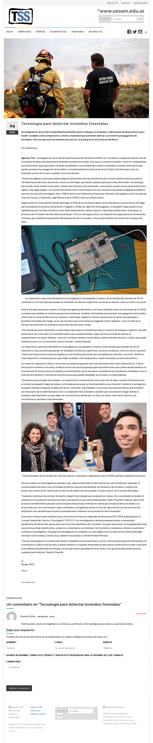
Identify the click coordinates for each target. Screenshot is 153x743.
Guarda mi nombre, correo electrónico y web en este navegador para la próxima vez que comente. (65, 655)
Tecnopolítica (58, 31)
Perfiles (40, 31)
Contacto (125, 2)
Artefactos (95, 31)
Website (107, 642)
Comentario (13, 661)
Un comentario (28, 582)
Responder (141, 613)
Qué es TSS (112, 2)
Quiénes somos (140, 2)
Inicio (9, 31)
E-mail (59, 642)
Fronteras (78, 31)
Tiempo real (24, 31)
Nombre (11, 642)
